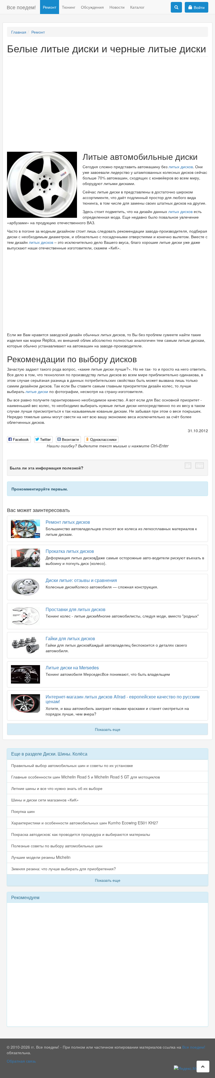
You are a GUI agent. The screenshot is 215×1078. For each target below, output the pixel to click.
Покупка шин (23, 811)
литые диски (36, 391)
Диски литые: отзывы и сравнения (81, 580)
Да (188, 465)
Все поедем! (21, 7)
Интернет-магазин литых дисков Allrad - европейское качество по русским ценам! (123, 699)
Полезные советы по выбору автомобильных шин (56, 845)
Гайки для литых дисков (70, 638)
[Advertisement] (107, 101)
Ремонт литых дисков (68, 522)
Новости (117, 7)
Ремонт (49, 7)
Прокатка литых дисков (70, 551)
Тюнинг (68, 7)
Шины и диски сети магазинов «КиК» (45, 800)
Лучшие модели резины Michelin (41, 857)
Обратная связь (21, 1061)
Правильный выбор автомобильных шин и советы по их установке (72, 765)
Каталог (137, 7)
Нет (199, 465)
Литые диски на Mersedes (72, 667)
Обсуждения (92, 7)
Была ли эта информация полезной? (46, 468)
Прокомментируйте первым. (39, 489)
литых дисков (181, 166)
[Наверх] (203, 1066)
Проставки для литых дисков (76, 609)
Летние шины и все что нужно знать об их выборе (56, 788)
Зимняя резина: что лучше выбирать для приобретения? (63, 868)
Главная (18, 32)
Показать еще (107, 729)
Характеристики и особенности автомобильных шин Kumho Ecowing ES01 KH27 (84, 823)
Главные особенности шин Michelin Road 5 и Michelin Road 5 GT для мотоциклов (85, 777)
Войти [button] (199, 7)
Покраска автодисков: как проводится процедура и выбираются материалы (80, 834)
